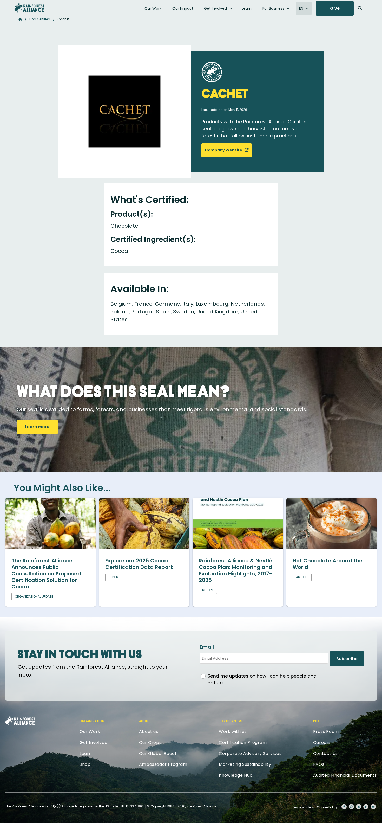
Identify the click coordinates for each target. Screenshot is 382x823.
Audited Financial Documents (345, 775)
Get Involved (215, 8)
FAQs (318, 764)
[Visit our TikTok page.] (365, 806)
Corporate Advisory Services (250, 753)
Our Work (152, 8)
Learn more (37, 427)
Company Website (224, 150)
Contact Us (325, 753)
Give (335, 8)
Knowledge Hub (236, 775)
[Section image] (50, 547)
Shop (85, 764)
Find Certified (39, 19)
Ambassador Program (163, 764)
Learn (247, 8)
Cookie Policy (327, 807)
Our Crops (150, 742)
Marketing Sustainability (245, 764)
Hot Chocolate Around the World (328, 564)
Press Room (326, 732)
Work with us (233, 732)
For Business (273, 8)
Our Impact (182, 8)
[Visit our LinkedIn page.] (358, 806)
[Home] (29, 8)
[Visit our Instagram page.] (351, 806)
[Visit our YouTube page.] (373, 806)
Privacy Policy (303, 807)
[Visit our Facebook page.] (344, 806)
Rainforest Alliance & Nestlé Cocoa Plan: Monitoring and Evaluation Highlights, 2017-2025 (235, 570)
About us (148, 732)
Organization (92, 721)
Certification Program (243, 742)
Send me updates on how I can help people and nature (262, 679)
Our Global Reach (158, 753)
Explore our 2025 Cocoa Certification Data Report (139, 564)
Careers (322, 742)
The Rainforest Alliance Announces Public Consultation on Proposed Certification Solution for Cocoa (46, 573)
